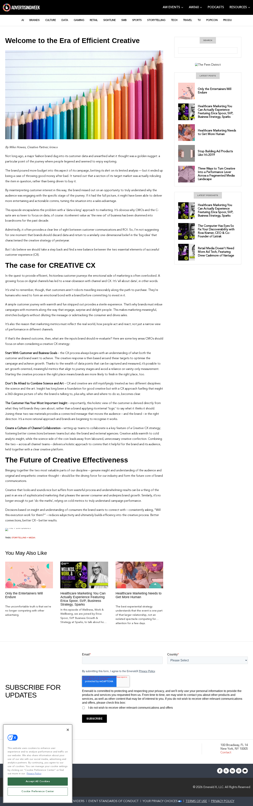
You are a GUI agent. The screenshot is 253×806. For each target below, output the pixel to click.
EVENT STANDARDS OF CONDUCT (113, 801)
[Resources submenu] (249, 7)
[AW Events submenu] (182, 7)
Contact (225, 752)
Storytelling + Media (23, 538)
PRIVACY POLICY (222, 801)
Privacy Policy (147, 671)
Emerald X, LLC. (213, 787)
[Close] (68, 730)
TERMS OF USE (196, 801)
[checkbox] (165, 707)
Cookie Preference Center (37, 791)
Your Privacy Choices (160, 801)
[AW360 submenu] (201, 7)
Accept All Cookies (38, 781)
